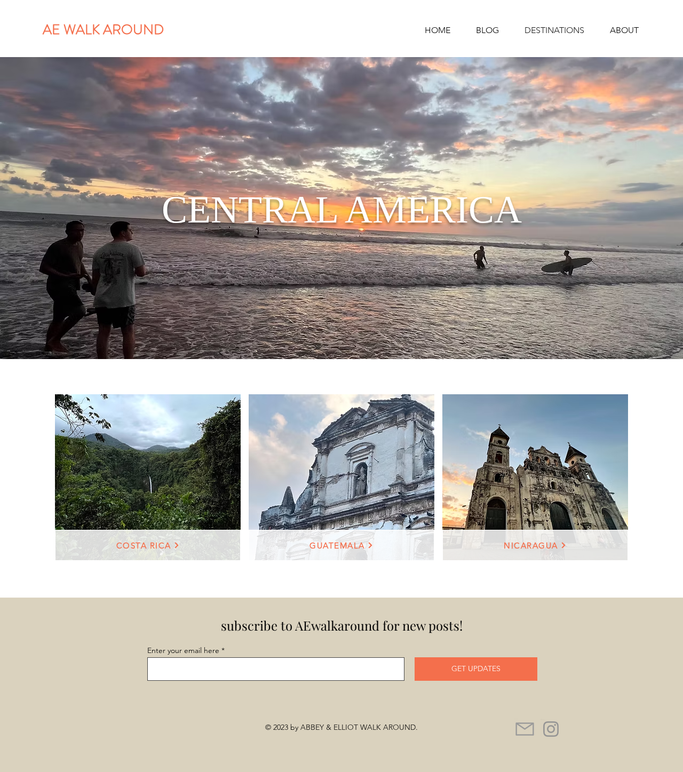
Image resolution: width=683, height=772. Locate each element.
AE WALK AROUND (106, 29)
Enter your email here (183, 650)
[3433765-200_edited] (524, 729)
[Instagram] (551, 729)
